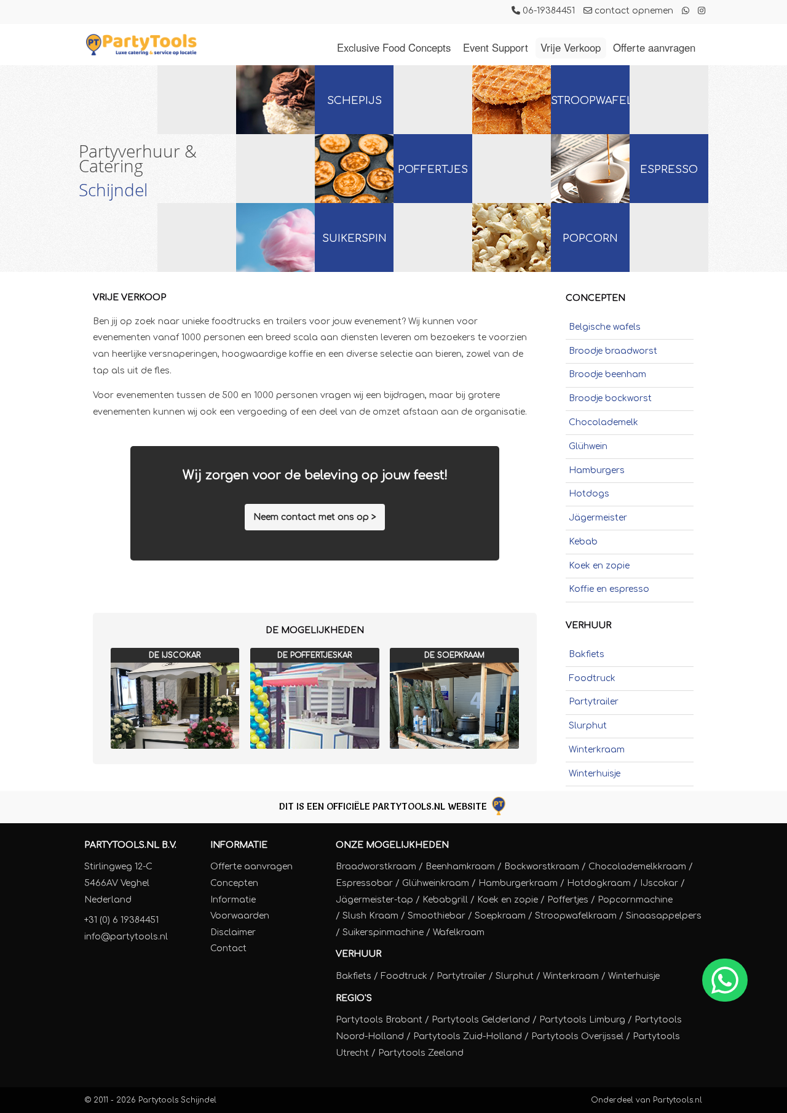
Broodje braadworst (613, 351)
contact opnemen (632, 10)
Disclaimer (233, 932)
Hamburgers (597, 470)
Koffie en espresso (609, 589)
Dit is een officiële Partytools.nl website (384, 806)
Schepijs (354, 100)
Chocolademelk (603, 422)
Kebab (583, 541)
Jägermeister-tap (374, 899)
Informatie (238, 845)
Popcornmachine (635, 899)
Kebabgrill (445, 899)
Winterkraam (597, 749)
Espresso (669, 169)
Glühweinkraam (435, 883)
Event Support (495, 47)
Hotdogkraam (599, 883)
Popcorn (590, 238)
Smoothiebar (436, 915)
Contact (228, 948)
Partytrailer (594, 701)
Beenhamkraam (460, 866)
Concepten (234, 883)
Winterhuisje (594, 773)
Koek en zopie (599, 565)
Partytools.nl (677, 1100)
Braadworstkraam (376, 866)
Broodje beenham (607, 374)
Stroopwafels (590, 100)
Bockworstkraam (541, 866)
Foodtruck (592, 678)
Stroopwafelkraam (576, 915)
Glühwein (588, 446)
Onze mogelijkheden (392, 845)
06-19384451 (547, 10)
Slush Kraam (370, 915)
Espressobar (364, 883)
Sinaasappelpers (664, 915)
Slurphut (588, 725)
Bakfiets (586, 654)
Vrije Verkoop (570, 47)
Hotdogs (589, 493)
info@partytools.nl (126, 936)
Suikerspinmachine (383, 932)
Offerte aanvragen (654, 47)
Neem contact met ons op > (314, 517)
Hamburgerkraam (518, 883)
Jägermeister (598, 517)
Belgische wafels (605, 327)
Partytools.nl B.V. (130, 845)
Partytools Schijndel (177, 1100)
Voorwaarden (239, 915)
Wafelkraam (458, 932)
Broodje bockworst (610, 398)
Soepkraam (500, 915)
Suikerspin (354, 238)
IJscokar (659, 883)
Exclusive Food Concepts (394, 47)
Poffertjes (433, 169)
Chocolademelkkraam (637, 866)
